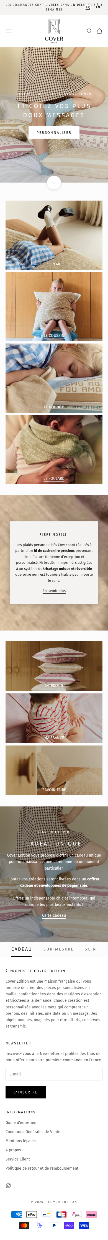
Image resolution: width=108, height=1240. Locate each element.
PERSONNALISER (54, 132)
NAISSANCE (54, 738)
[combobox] (87, 7)
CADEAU (21, 949)
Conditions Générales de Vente (33, 1131)
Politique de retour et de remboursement (42, 1168)
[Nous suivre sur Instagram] (8, 1185)
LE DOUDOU (54, 407)
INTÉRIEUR (54, 685)
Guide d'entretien (21, 1122)
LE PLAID (54, 264)
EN (98, 7)
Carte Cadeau (54, 915)
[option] (98, 7)
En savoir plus (54, 591)
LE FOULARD (54, 478)
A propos (13, 1150)
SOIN (91, 949)
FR (88, 7)
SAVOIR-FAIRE (54, 790)
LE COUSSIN (54, 335)
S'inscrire (26, 1092)
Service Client (18, 1159)
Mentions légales (21, 1141)
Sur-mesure (58, 949)
